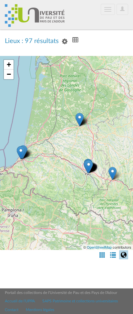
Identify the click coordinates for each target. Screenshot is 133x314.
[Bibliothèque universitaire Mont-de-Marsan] (80, 119)
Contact (11, 310)
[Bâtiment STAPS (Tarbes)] (112, 173)
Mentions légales (40, 310)
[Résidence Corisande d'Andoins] (89, 166)
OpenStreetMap (99, 247)
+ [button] (9, 64)
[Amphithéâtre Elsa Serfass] (21, 152)
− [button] (9, 74)
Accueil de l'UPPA (20, 301)
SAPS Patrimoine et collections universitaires (80, 301)
